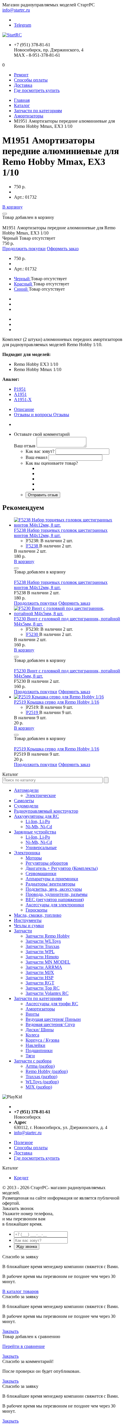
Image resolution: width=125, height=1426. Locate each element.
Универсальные (41, 847)
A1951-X (23, 399)
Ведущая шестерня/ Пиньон (53, 1019)
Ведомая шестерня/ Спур (50, 1024)
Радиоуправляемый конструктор (46, 811)
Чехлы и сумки (29, 925)
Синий (21, 289)
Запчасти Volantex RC (47, 993)
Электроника (27, 852)
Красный (23, 283)
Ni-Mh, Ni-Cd (39, 826)
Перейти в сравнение (23, 1346)
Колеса (32, 1034)
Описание (24, 409)
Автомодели (26, 790)
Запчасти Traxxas (42, 946)
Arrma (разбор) (40, 1066)
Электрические (41, 795)
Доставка (23, 85)
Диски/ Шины (40, 1029)
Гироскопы (36, 909)
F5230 (32, 634)
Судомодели (26, 805)
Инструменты (28, 920)
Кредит (21, 1177)
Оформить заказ (62, 248)
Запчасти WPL (40, 951)
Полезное (23, 1142)
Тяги (30, 1055)
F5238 (32, 545)
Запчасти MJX (40, 972)
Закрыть (10, 1331)
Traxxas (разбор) (41, 1076)
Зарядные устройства (35, 831)
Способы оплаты (31, 80)
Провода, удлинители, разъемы (57, 894)
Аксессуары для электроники (55, 904)
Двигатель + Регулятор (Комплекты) (62, 868)
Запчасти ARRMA (44, 967)
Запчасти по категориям (38, 110)
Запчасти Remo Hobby (48, 936)
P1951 (20, 389)
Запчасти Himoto (42, 956)
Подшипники (39, 1050)
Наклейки (35, 1045)
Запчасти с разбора (32, 1060)
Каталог (22, 105)
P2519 (32, 712)
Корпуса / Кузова (42, 1040)
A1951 (20, 394)
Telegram (22, 25)
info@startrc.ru (16, 10)
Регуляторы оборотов (47, 863)
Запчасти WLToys (43, 941)
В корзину (12, 206)
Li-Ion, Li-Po (38, 821)
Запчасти (23, 930)
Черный (22, 278)
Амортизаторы (28, 115)
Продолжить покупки (24, 248)
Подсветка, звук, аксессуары (54, 889)
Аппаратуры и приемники (52, 878)
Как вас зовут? (40, 451)
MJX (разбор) (39, 1086)
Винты (32, 1014)
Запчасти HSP (39, 977)
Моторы (34, 857)
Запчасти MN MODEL (48, 962)
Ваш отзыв (24, 445)
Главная (22, 100)
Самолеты (24, 800)
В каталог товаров (20, 1291)
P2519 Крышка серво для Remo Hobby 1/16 (56, 702)
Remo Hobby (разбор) (47, 1071)
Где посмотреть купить (37, 90)
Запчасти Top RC (43, 988)
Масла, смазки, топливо (37, 915)
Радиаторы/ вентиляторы (50, 883)
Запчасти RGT (40, 982)
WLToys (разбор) (42, 1081)
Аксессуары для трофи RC (52, 1003)
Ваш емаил (36, 457)
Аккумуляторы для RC (36, 816)
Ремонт (21, 74)
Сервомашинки (41, 873)
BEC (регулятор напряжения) (55, 899)
